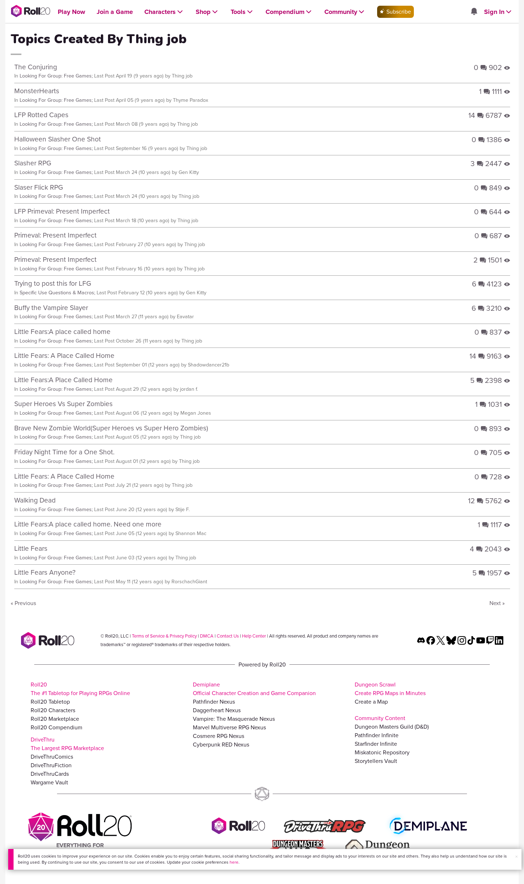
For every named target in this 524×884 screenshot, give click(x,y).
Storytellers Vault (376, 761)
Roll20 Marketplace (55, 719)
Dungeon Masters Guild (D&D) (392, 727)
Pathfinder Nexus (214, 702)
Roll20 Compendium (56, 727)
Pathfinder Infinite (377, 735)
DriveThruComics (52, 757)
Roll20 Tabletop (50, 702)
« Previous (23, 603)
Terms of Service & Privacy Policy (164, 636)
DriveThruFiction (51, 765)
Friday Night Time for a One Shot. (64, 452)
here (234, 862)
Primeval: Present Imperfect (55, 235)
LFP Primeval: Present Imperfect (62, 211)
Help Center (254, 636)
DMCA (207, 636)
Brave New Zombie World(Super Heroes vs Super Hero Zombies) (111, 428)
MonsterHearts (36, 91)
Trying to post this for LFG (52, 283)
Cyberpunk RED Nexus (221, 744)
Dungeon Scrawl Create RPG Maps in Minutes (390, 688)
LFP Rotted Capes (41, 115)
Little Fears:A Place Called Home (63, 380)
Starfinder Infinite (376, 744)
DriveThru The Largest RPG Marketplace (67, 743)
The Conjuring (35, 67)
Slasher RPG (32, 163)
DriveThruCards (50, 774)
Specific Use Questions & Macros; (57, 292)
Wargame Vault (49, 782)
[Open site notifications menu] (473, 12)
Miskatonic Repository (382, 752)
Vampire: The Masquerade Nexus (234, 719)
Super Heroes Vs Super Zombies (63, 404)
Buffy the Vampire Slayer (51, 308)
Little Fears (30, 548)
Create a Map (371, 702)
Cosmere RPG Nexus (218, 736)
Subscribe (398, 12)
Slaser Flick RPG (38, 187)
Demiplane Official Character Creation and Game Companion (254, 688)
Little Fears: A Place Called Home (64, 355)
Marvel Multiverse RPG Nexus (229, 727)
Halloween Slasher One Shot (57, 139)
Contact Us (228, 636)
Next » (497, 603)
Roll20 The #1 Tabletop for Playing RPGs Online (80, 688)
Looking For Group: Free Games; (56, 76)
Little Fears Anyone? (45, 572)
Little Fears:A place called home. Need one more (87, 524)
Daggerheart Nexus (217, 710)
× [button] (516, 857)
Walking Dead (35, 500)
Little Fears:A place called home (62, 331)
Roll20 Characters (53, 710)
